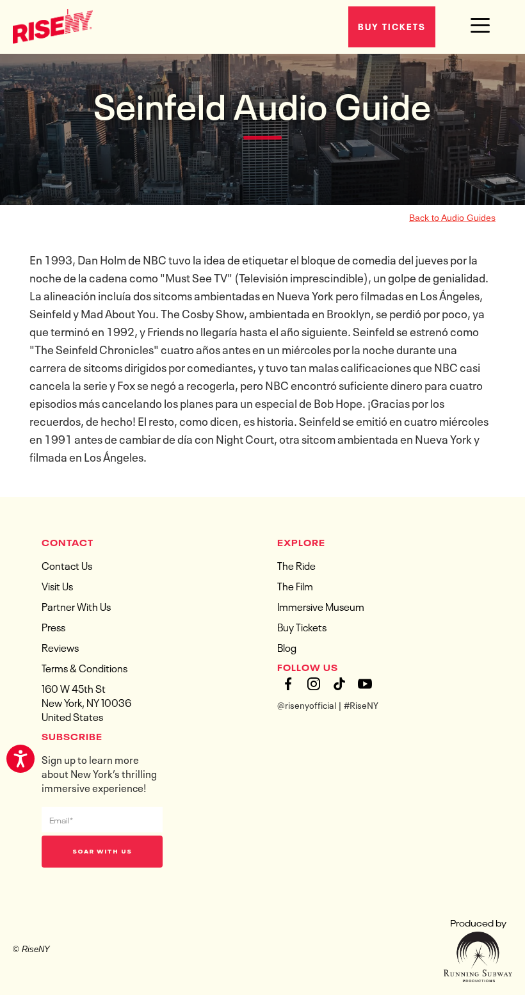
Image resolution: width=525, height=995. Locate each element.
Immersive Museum (320, 606)
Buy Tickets (392, 25)
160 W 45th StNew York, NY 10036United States (86, 702)
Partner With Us (76, 606)
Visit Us (57, 585)
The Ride (296, 565)
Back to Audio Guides (452, 218)
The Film (295, 585)
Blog (286, 647)
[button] (480, 25)
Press (53, 626)
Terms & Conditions (84, 667)
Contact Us (67, 565)
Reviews (60, 647)
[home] (53, 25)
